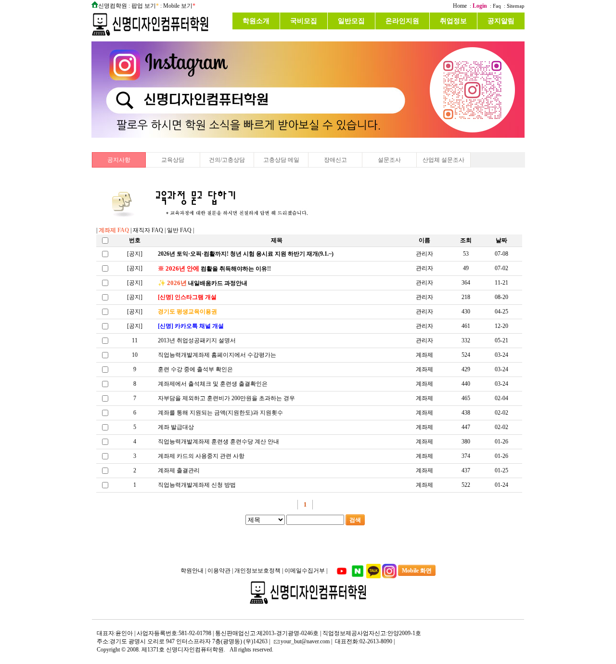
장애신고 (335, 159)
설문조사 (389, 159)
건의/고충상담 (227, 159)
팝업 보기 (143, 5)
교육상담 (172, 159)
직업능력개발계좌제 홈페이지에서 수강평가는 (217, 355)
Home (460, 5)
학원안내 (192, 570)
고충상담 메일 (281, 159)
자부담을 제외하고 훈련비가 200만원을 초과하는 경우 (226, 398)
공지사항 (118, 159)
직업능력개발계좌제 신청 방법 (197, 485)
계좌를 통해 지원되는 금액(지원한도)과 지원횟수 (220, 412)
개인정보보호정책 (258, 570)
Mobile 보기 (177, 5)
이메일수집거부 (305, 570)
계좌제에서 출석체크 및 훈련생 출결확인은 (213, 383)
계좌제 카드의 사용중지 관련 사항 (201, 456)
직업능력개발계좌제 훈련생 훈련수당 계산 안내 (218, 441)
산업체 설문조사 (443, 159)
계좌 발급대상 (176, 427)
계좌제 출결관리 (179, 470)
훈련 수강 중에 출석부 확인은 (195, 369)
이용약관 (219, 570)
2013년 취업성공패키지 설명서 (197, 340)
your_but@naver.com (305, 641)
